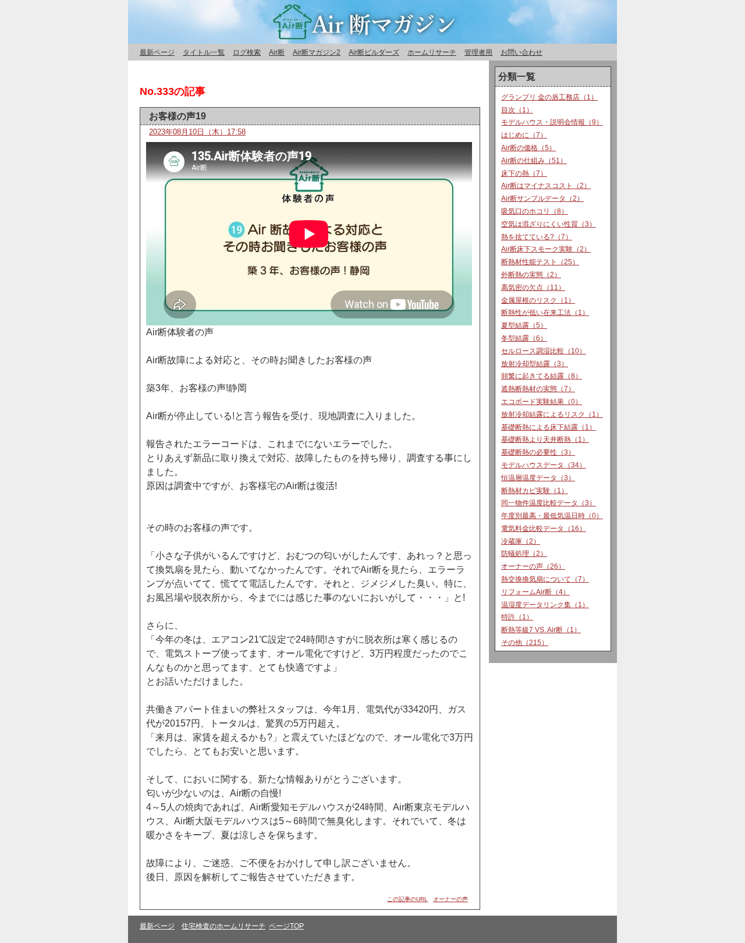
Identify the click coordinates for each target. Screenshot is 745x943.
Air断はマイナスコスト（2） (546, 186)
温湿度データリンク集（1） (545, 605)
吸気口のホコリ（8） (534, 211)
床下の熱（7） (524, 173)
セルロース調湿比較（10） (543, 351)
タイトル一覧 (204, 52)
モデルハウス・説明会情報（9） (552, 122)
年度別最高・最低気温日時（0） (552, 516)
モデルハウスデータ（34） (543, 465)
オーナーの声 (450, 899)
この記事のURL (407, 899)
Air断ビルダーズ (374, 52)
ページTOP (286, 926)
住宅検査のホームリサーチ (223, 926)
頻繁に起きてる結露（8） (541, 376)
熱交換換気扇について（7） (545, 579)
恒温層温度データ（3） (538, 478)
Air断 (277, 52)
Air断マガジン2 (316, 52)
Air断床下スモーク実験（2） (546, 249)
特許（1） (517, 617)
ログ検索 (247, 52)
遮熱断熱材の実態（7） (538, 389)
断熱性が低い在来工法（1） (545, 313)
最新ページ (157, 52)
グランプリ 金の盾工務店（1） (549, 97)
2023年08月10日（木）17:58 (197, 131)
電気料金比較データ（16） (543, 528)
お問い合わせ (521, 52)
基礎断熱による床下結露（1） (548, 427)
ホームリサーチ (431, 52)
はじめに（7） (524, 135)
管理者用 (478, 52)
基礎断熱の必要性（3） (538, 452)
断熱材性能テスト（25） (540, 262)
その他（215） (524, 643)
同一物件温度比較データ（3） (548, 503)
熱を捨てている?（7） (536, 237)
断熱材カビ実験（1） (534, 491)
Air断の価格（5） (528, 148)
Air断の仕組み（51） (534, 161)
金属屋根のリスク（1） (538, 300)
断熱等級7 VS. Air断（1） (541, 630)
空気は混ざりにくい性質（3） (548, 224)
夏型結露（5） (524, 325)
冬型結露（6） (524, 338)
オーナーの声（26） (533, 566)
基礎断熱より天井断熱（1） (545, 439)
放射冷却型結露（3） (534, 364)
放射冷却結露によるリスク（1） (552, 414)
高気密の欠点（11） (533, 287)
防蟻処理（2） (524, 554)
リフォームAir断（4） (535, 592)
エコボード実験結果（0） (541, 402)
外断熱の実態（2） (531, 275)
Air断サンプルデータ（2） (542, 198)
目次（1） (517, 110)
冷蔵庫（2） (520, 541)
